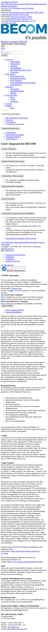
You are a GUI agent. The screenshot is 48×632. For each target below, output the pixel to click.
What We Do (10, 74)
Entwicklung (25, 4)
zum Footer (13, 2)
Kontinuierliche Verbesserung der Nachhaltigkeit (18, 213)
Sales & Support (27, 8)
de (2, 49)
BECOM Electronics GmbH (19, 12)
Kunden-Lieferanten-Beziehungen (13, 161)
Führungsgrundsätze (13, 137)
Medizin (13, 93)
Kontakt (9, 106)
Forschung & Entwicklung (15, 255)
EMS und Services (17, 76)
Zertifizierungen (11, 139)
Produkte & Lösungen (9, 6)
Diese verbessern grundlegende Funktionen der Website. (21, 303)
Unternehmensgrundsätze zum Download (21, 238)
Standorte (13, 66)
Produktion (35, 4)
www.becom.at (13, 627)
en (4, 49)
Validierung (10, 257)
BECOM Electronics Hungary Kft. (20, 19)
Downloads (14, 72)
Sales (12, 108)
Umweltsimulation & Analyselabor (23, 83)
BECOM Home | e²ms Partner (17, 118)
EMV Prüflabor (16, 81)
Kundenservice (15, 85)
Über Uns (9, 60)
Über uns (16, 4)
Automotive (14, 89)
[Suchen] (2, 51)
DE (3, 46)
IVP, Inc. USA (10, 23)
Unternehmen (15, 62)
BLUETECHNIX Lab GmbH (18, 15)
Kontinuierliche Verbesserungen (12, 176)
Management (15, 64)
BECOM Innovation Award (20, 70)
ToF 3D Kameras (14, 8)
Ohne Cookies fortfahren (15, 310)
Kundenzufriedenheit (9, 149)
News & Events (11, 95)
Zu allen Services (7, 265)
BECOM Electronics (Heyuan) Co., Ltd (20, 21)
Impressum (9, 242)
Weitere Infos (17, 288)
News (12, 97)
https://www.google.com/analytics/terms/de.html (25, 562)
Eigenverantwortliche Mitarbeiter (12, 186)
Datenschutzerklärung (22, 242)
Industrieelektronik (17, 91)
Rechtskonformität (8, 199)
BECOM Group (7, 4)
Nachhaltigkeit (15, 68)
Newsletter (14, 102)
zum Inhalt (5, 2)
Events (12, 99)
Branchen (42, 4)
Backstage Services (13, 261)
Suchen (4, 55)
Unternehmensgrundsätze (15, 135)
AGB (3, 242)
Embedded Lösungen (18, 78)
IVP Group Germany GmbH (21, 17)
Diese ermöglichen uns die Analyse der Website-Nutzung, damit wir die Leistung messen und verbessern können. (22, 297)
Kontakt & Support (38, 242)
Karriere (9, 104)
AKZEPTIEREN (7, 306)
